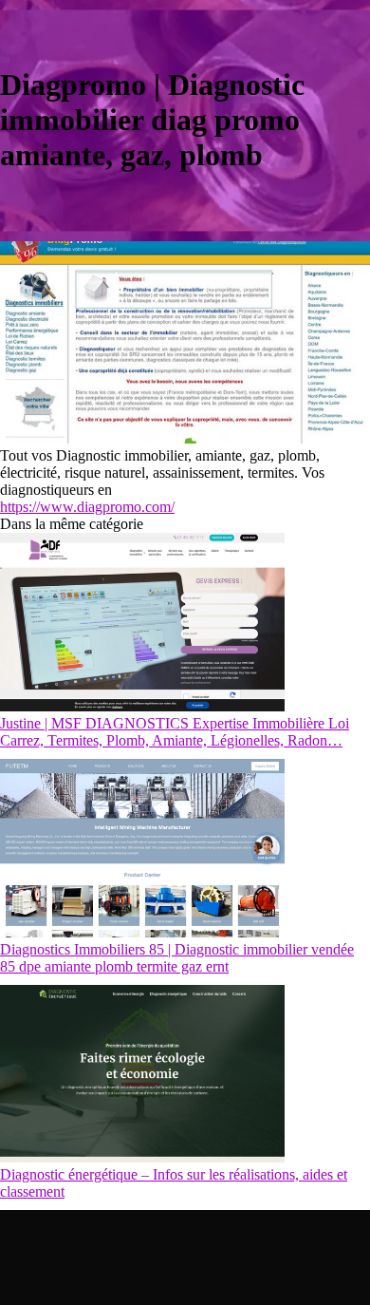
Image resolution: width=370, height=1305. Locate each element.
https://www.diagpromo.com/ (87, 507)
